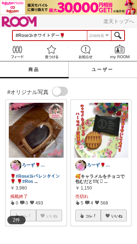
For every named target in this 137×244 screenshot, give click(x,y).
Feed (17, 52)
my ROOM (120, 52)
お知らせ (86, 52)
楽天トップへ (118, 21)
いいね (116, 216)
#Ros (27, 181)
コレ (89, 216)
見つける (51, 52)
